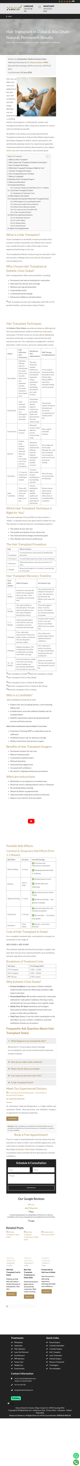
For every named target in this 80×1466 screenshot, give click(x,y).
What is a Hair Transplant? (18, 160)
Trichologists (53, 1365)
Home (8, 42)
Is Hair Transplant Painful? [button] (22, 1082)
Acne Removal (19, 1355)
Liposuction (18, 1346)
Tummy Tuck (18, 1362)
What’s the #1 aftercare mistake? (25, 207)
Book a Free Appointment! (19, 228)
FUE (25, 517)
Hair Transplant (54, 1352)
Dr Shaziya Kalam (19, 223)
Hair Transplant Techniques (18, 165)
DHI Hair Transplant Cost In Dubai (13, 1272)
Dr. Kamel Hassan (20, 226)
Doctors (32, 1408)
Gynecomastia (19, 1368)
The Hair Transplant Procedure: (20, 171)
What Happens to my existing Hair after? (27, 201)
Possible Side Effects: (17, 185)
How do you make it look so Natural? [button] (26, 1062)
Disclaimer (61, 1410)
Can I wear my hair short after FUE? (25, 209)
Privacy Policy (51, 1410)
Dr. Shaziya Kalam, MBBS (37, 62)
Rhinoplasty (18, 1342)
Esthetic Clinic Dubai (26, 1149)
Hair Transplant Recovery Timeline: (21, 174)
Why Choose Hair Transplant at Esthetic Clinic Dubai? (28, 162)
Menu (10, 16)
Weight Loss (18, 1365)
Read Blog (11, 1294)
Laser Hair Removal (21, 1352)
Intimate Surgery (55, 1359)
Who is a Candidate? (16, 176)
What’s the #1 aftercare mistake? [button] (25, 1069)
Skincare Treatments (56, 1362)
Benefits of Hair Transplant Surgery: (22, 179)
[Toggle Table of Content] (46, 156)
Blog (37, 1408)
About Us (24, 1408)
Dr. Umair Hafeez (19, 220)
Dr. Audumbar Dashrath (22, 218)
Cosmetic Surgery (55, 1349)
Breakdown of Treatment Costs (24, 193)
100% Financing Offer (57, 1408)
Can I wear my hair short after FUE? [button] (26, 1075)
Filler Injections (19, 1349)
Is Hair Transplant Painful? (22, 212)
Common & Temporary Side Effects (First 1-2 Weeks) (31, 188)
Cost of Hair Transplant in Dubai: (21, 190)
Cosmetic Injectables (56, 1346)
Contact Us (44, 1408)
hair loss (11, 150)
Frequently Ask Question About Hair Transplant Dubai (29, 199)
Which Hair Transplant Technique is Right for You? (26, 168)
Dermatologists (54, 1368)
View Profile (12, 1118)
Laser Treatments (55, 1355)
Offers (9, 1)
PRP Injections (19, 1359)
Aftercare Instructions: (17, 182)
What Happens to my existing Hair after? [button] (28, 1041)
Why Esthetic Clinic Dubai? (19, 196)
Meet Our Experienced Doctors (21, 215)
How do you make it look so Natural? (26, 204)
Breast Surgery (54, 1342)
